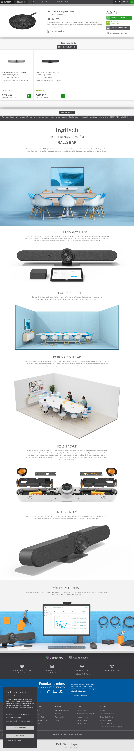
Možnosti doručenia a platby (86, 714)
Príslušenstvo (37, 2)
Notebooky (37, 710)
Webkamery (48, 2)
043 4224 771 (104, 710)
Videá (57, 720)
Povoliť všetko (20, 728)
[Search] (115, 2)
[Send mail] (53, 19)
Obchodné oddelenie (107, 714)
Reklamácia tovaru (106, 720)
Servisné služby (82, 720)
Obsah (79, 706)
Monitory (37, 723)
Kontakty (104, 706)
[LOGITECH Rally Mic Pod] (22, 21)
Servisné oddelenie (106, 717)
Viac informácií (67, 112)
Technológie (59, 717)
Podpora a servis (82, 717)
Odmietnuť (20, 736)
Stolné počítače (39, 717)
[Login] (119, 2)
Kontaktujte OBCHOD (80, 696)
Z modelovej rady (66, 47)
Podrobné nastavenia (13, 741)
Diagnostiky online (106, 723)
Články (58, 706)
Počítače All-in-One (40, 720)
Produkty (38, 706)
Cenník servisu (81, 723)
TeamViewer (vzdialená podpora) (111, 727)
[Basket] (132, 2)
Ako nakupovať (82, 710)
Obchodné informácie (62, 710)
